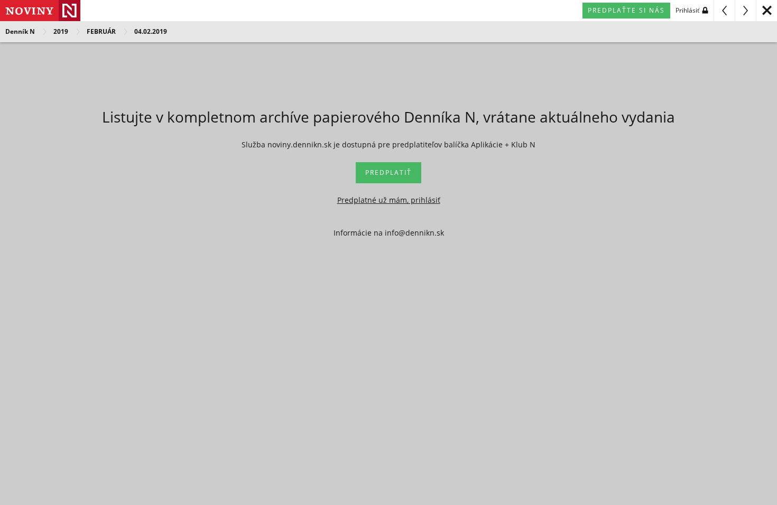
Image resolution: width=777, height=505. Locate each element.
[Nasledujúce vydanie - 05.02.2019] (745, 10)
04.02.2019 (150, 31)
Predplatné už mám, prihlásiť (388, 200)
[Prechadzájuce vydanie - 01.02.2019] (724, 10)
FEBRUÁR (101, 31)
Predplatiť (388, 172)
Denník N (20, 31)
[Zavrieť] (766, 10)
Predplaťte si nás (626, 10)
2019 (60, 31)
